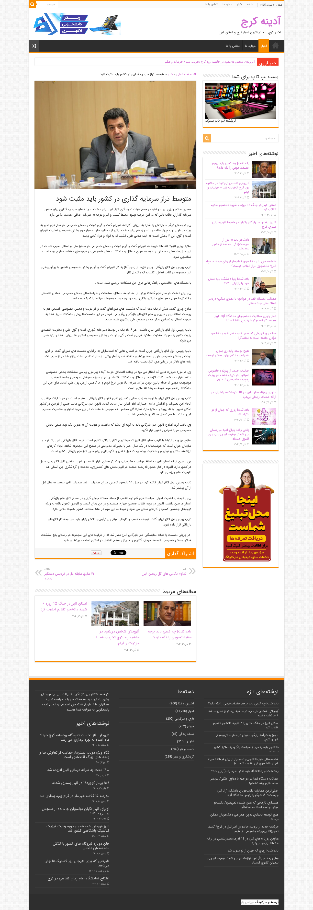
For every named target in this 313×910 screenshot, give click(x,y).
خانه (249, 4)
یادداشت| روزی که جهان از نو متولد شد (230, 412)
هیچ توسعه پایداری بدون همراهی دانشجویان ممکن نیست (227, 353)
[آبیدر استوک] (77, 24)
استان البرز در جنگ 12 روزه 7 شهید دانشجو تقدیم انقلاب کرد (64, 606)
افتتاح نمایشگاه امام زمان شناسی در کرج (78, 878)
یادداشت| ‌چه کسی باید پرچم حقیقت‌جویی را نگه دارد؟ (169, 634)
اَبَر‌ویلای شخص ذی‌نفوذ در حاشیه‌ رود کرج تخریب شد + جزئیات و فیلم (210, 61)
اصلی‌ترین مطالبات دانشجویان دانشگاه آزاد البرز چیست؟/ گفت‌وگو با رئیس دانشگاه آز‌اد (245, 318)
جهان (190, 726)
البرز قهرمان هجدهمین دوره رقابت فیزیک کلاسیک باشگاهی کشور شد (77, 828)
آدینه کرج (261, 21)
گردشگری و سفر (183, 756)
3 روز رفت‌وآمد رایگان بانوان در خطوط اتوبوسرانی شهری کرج (244, 224)
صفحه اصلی (184, 74)
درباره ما (227, 4)
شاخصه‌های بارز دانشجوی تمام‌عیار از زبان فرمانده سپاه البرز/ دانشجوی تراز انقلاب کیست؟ (241, 263)
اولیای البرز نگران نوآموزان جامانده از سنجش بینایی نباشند (75, 811)
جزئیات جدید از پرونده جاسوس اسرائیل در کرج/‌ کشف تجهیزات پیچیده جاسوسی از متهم (228, 375)
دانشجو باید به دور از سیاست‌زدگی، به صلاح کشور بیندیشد (230, 244)
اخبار (239, 4)
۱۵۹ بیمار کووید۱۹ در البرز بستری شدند (80, 783)
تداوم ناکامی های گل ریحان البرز (164, 571)
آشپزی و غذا (186, 703)
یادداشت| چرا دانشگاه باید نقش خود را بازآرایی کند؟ (228, 281)
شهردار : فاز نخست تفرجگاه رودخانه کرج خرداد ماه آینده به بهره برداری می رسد (74, 737)
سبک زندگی (186, 733)
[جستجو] (32, 4)
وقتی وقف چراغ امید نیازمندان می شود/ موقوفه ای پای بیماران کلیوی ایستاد (228, 434)
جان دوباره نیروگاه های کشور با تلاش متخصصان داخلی (81, 846)
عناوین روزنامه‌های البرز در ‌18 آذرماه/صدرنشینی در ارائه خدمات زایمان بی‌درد (243, 394)
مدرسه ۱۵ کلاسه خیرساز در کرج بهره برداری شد (74, 796)
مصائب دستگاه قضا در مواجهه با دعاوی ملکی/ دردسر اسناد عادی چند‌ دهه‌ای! (242, 301)
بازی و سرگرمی (184, 718)
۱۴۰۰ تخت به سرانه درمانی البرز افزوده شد (78, 770)
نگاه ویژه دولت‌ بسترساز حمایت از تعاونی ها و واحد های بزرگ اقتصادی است (74, 755)
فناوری (190, 741)
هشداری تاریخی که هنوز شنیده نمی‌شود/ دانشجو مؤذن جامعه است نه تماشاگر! (243, 335)
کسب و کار (187, 749)
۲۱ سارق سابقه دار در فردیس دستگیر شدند (69, 574)
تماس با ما (211, 4)
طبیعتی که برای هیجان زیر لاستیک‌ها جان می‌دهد (77, 863)
